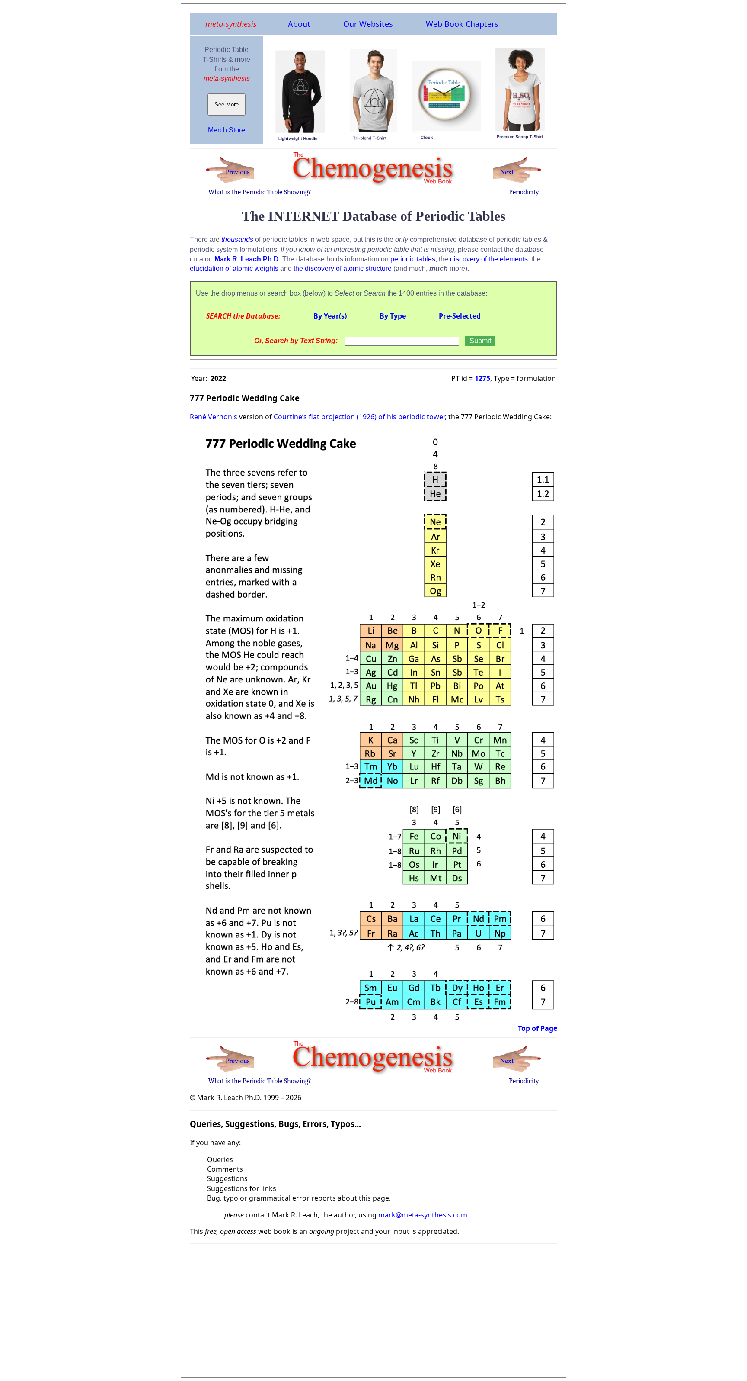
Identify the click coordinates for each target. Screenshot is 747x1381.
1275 (482, 378)
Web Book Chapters (462, 24)
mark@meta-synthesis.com (422, 1215)
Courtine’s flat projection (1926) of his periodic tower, (359, 417)
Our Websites (368, 24)
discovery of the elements (489, 259)
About (299, 24)
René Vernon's (213, 417)
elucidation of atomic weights (234, 268)
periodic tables (412, 259)
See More (226, 104)
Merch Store (226, 130)
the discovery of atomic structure (343, 268)
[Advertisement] (373, 1307)
